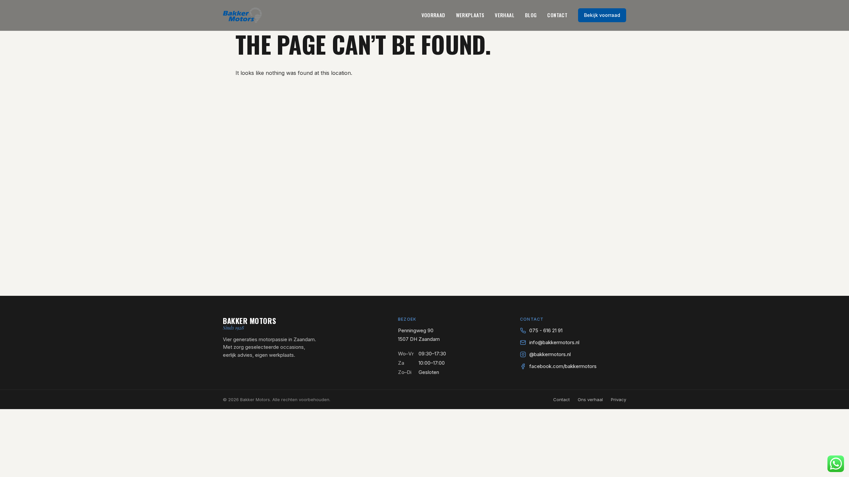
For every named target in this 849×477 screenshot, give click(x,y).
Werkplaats (470, 15)
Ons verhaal (590, 399)
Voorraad (433, 15)
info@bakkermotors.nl (554, 342)
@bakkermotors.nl (550, 354)
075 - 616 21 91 (545, 330)
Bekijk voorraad (602, 15)
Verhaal (504, 15)
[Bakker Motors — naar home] (242, 15)
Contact (557, 15)
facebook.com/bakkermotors (563, 366)
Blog (531, 15)
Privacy (618, 399)
